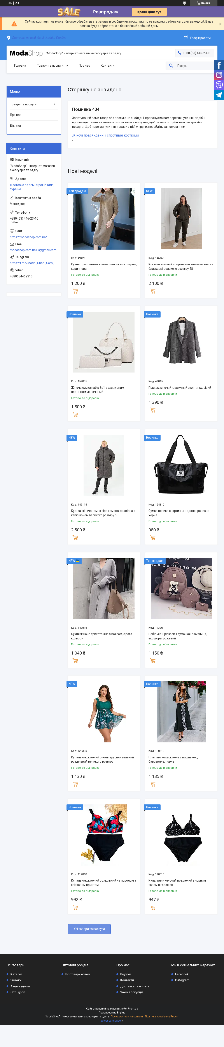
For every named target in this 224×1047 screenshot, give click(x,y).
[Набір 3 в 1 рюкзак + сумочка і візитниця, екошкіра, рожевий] (181, 588)
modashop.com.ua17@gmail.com (33, 250)
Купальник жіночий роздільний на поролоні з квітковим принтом (103, 883)
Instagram (182, 980)
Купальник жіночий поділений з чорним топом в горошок (177, 883)
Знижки (15, 980)
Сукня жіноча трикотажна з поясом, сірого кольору (101, 636)
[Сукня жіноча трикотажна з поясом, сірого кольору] (104, 588)
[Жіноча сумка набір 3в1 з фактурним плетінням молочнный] (104, 342)
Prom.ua (133, 1008)
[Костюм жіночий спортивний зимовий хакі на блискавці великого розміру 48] (181, 219)
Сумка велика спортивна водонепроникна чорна (179, 513)
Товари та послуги (50, 65)
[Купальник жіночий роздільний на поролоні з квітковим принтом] (104, 835)
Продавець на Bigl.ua (112, 1012)
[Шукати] (171, 65)
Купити (75, 290)
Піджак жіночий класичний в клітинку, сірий (180, 387)
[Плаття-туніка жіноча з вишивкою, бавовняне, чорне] (181, 712)
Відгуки (15, 125)
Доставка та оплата (134, 986)
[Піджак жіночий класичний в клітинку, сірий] (181, 342)
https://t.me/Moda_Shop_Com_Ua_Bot (34, 263)
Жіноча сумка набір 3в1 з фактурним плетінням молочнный (97, 390)
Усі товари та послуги (89, 929)
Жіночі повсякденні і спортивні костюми (105, 135)
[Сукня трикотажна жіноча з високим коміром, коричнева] (104, 219)
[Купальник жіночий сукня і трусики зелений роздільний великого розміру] (104, 712)
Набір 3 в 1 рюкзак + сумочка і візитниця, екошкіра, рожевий (178, 636)
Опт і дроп (17, 992)
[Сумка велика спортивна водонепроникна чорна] (181, 465)
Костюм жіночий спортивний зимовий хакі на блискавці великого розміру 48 (181, 266)
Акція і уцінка (20, 986)
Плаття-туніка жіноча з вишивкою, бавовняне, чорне (173, 759)
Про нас (84, 65)
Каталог (16, 974)
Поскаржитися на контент (127, 1016)
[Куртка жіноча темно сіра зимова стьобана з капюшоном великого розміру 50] (104, 465)
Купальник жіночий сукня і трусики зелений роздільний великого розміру (102, 759)
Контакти (107, 65)
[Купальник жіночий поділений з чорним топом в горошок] (181, 835)
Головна (20, 65)
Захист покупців (132, 992)
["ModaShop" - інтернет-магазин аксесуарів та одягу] (26, 53)
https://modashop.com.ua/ (28, 237)
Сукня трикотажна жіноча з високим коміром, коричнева (104, 266)
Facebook (182, 974)
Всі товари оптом (77, 974)
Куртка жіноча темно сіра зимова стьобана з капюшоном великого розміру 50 (103, 513)
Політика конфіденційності (161, 1016)
